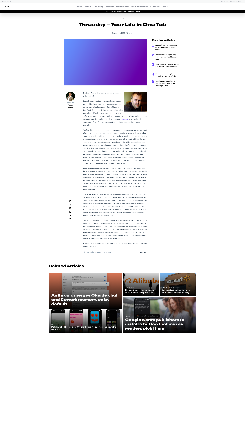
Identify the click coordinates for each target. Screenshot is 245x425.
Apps (122, 19)
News (4, 1)
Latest (79, 6)
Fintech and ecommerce (139, 6)
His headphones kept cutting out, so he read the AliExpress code (166, 57)
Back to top (143, 252)
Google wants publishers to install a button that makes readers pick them (165, 83)
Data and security (122, 6)
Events (9, 1)
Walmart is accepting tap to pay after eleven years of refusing (167, 75)
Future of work (155, 6)
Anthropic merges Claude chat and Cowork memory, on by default (166, 47)
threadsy (124, 119)
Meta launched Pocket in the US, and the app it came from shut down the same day (167, 66)
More (164, 6)
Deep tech (87, 6)
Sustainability (98, 6)
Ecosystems (109, 6)
